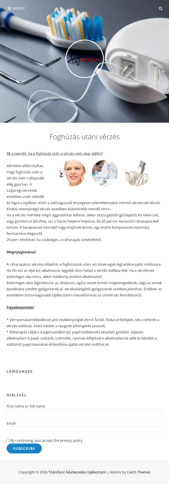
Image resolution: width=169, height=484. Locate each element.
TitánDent (56, 472)
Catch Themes (139, 472)
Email (11, 423)
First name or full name (26, 406)
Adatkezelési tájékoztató (86, 472)
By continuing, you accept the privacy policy (46, 440)
